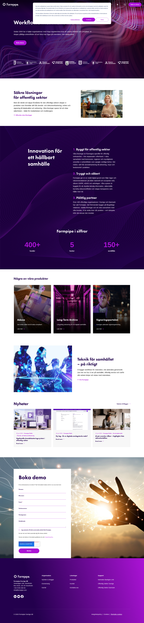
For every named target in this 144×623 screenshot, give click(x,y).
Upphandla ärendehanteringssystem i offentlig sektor (30, 439)
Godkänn (88, 19)
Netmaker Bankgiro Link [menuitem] (106, 579)
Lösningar (73, 575)
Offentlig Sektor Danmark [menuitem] (106, 587)
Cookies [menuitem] (106, 614)
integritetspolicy (49, 537)
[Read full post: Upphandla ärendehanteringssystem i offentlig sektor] (32, 419)
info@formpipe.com (20, 590)
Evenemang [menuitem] (46, 583)
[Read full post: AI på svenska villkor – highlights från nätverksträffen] (111, 419)
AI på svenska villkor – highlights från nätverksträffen (109, 437)
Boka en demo (135, 4)
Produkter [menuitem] (73, 579)
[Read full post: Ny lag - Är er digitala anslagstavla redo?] (72, 419)
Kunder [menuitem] (72, 583)
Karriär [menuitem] (44, 587)
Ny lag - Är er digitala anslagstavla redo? (72, 436)
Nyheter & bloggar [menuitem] (48, 579)
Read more (19, 443)
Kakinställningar (75, 19)
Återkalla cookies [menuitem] (116, 614)
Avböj (102, 19)
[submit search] (124, 5)
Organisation (46, 575)
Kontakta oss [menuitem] (74, 587)
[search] (124, 5)
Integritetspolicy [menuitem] (96, 614)
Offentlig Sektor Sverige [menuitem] (106, 583)
